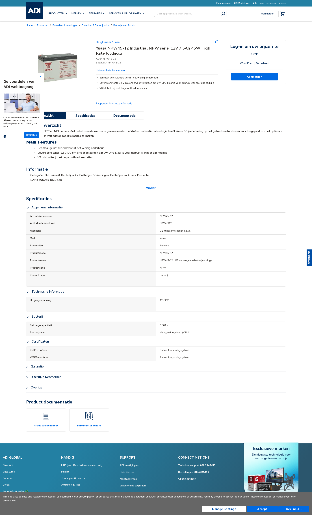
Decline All (294, 509)
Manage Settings (224, 509)
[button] (309, 257)
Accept (262, 509)
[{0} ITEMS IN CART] (283, 14)
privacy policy (86, 496)
